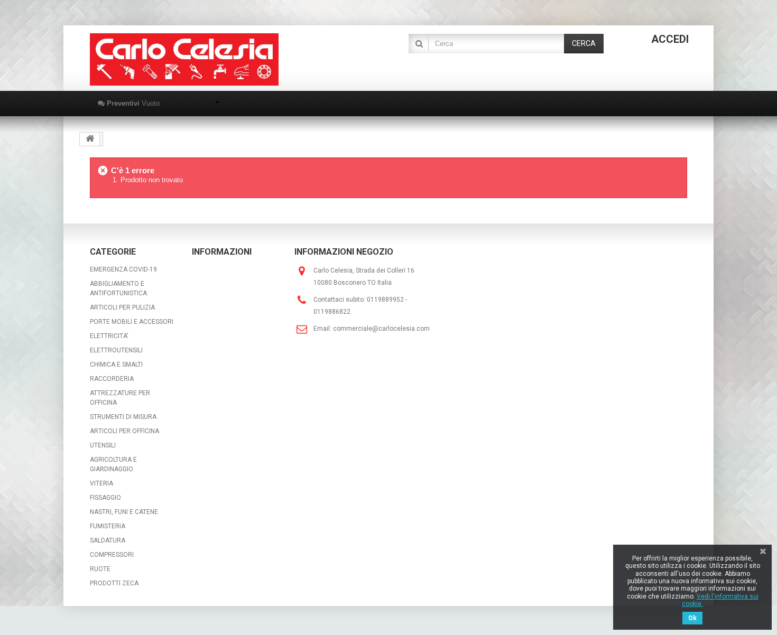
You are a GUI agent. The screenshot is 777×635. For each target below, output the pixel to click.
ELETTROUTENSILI (116, 350)
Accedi (670, 39)
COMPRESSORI (112, 554)
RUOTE (100, 569)
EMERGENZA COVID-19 (123, 269)
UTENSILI (103, 445)
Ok (692, 618)
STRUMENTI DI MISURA (123, 417)
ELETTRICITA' (109, 336)
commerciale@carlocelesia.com (381, 328)
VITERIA (101, 483)
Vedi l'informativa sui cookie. (720, 600)
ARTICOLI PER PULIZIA (122, 307)
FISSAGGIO (105, 497)
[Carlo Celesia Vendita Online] (184, 59)
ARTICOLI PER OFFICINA (124, 431)
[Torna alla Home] (90, 139)
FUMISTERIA (107, 526)
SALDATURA (107, 540)
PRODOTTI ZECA (114, 583)
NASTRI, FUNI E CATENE (124, 512)
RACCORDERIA (112, 378)
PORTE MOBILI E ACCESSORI (131, 321)
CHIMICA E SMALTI (116, 364)
